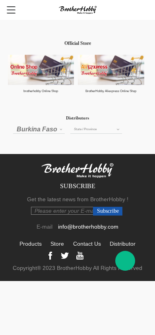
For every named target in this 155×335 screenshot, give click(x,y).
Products (30, 244)
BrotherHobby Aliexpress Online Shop (110, 91)
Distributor (123, 244)
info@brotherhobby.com (88, 226)
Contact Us (87, 244)
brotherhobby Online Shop (40, 91)
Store (57, 244)
